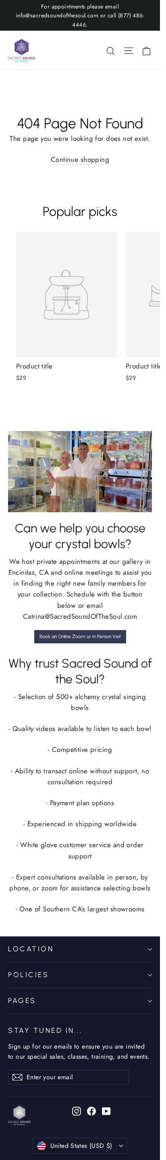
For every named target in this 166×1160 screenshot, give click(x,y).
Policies (28, 974)
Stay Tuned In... (45, 1030)
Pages (22, 1000)
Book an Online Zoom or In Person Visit (80, 636)
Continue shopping (80, 159)
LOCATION (31, 948)
